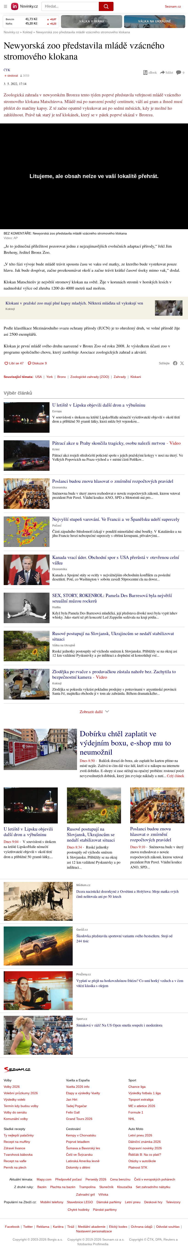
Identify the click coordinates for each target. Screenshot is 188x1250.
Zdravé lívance (14, 1148)
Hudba (56, 607)
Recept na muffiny (17, 1142)
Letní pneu (133, 1202)
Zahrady (120, 377)
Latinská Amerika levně (83, 1161)
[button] (168, 308)
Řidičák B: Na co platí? (144, 1154)
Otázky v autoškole (142, 1161)
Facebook (12, 1226)
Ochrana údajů (141, 1226)
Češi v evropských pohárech (154, 1179)
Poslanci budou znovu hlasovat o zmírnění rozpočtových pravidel (112, 481)
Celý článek (175, 775)
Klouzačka (124, 1187)
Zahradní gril (85, 1194)
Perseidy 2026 (96, 1179)
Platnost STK (137, 1167)
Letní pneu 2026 (140, 1135)
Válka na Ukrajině (63, 645)
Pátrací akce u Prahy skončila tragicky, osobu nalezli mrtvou (108, 443)
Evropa (57, 411)
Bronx (61, 377)
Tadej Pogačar (76, 1106)
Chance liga (137, 1086)
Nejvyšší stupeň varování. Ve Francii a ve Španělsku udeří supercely (116, 519)
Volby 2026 (12, 1086)
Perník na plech (15, 1167)
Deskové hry (153, 1202)
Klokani (135, 377)
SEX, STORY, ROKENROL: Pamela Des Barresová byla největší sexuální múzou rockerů (112, 598)
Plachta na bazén (62, 1187)
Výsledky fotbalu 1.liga (144, 1093)
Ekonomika (59, 487)
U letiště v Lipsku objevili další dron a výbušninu (98, 405)
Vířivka (103, 1194)
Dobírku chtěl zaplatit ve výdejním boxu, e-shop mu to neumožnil (125, 742)
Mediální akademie (91, 1226)
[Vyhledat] (106, 6)
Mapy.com (44, 1179)
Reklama (42, 1226)
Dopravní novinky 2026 (145, 1148)
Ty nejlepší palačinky (19, 1135)
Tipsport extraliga (140, 1099)
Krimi (55, 449)
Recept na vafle (15, 1161)
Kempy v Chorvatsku (81, 1135)
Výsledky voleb (14, 1099)
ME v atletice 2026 (141, 1106)
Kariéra (58, 1226)
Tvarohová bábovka (18, 1154)
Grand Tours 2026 (79, 1119)
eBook (153, 72)
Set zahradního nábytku (153, 1187)
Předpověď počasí (68, 1179)
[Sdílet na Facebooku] (175, 363)
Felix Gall (73, 1112)
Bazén (42, 1187)
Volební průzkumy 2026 (21, 1093)
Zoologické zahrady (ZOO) (89, 377)
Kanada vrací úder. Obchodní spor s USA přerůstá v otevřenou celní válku (115, 560)
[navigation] (5, 6)
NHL (131, 1119)
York (49, 377)
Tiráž (70, 1226)
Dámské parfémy (109, 1202)
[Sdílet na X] (182, 363)
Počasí (56, 525)
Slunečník (106, 1187)
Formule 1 (135, 1112)
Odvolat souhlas (168, 1226)
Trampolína (87, 1187)
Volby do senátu (15, 1112)
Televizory (173, 1202)
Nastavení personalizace (94, 1231)
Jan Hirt (71, 1099)
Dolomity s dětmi (78, 1167)
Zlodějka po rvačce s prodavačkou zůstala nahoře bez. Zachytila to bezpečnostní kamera (114, 674)
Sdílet (169, 72)
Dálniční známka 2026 (144, 1142)
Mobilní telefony (51, 1202)
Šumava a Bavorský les (83, 1148)
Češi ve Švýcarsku (79, 1154)
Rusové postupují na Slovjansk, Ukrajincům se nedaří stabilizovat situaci (113, 636)
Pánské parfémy (105, 1209)
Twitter (28, 1226)
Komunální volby (16, 1119)
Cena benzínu (120, 1179)
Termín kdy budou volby (21, 1106)
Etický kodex (118, 1226)
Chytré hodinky (78, 1209)
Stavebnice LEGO (80, 1202)
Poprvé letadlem (78, 1142)
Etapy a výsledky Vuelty (83, 1093)
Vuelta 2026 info (77, 1086)
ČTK (7, 70)
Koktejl (10, 309)
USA (38, 377)
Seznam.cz (173, 6)
